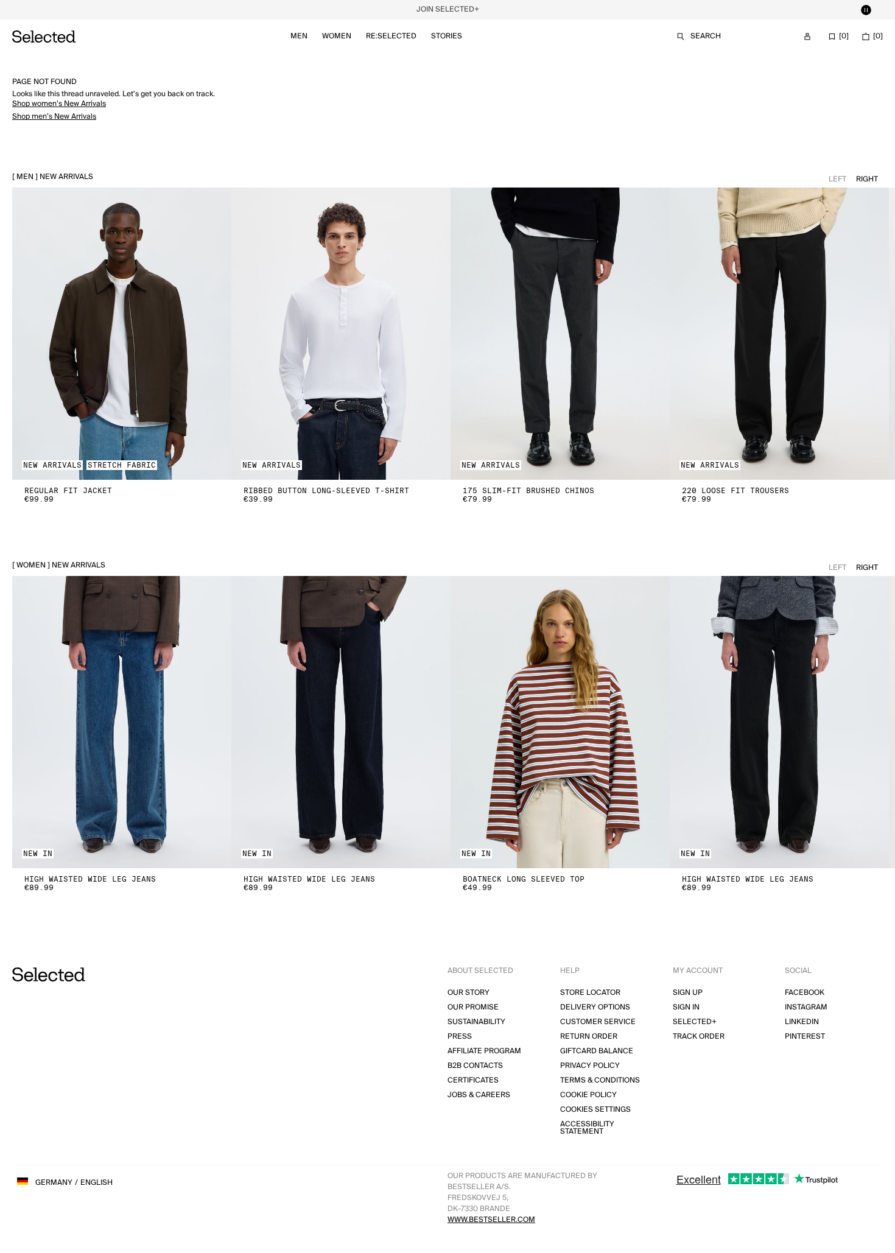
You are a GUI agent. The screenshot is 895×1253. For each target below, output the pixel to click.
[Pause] (865, 9)
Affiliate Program (484, 1051)
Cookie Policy (588, 1095)
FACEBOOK (804, 992)
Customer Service (598, 1022)
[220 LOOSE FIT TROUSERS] (779, 334)
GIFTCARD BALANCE (596, 1051)
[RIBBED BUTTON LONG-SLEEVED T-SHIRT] (341, 334)
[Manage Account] (807, 36)
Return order (588, 1036)
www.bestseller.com (491, 1219)
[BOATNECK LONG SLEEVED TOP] (560, 722)
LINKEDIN (802, 1022)
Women (336, 36)
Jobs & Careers (479, 1095)
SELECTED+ (695, 1022)
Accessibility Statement (587, 1128)
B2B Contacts (475, 1065)
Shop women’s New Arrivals (59, 103)
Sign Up (688, 992)
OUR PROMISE (473, 1007)
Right (867, 179)
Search (705, 36)
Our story (469, 992)
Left (837, 179)
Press (460, 1036)
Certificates (473, 1080)
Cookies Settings (595, 1109)
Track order (699, 1036)
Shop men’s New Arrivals (54, 116)
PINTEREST (805, 1036)
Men (298, 36)
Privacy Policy (590, 1065)
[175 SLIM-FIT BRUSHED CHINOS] (560, 334)
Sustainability (476, 1022)
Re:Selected (391, 36)
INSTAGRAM (806, 1007)
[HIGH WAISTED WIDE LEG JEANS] (121, 722)
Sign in (686, 1007)
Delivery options (595, 1007)
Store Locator (590, 992)
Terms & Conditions (600, 1080)
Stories (446, 36)
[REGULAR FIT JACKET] (121, 334)
